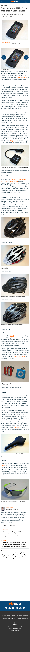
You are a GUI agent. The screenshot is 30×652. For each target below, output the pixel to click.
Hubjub (17, 427)
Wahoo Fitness (22, 77)
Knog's (12, 336)
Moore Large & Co (19, 356)
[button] (15, 59)
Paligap (12, 141)
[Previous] (3, 57)
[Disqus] (15, 582)
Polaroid (3, 465)
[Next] (26, 57)
